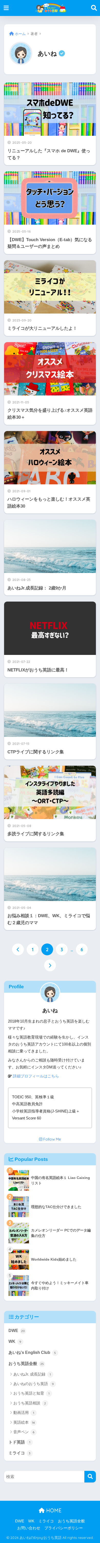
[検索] (90, 1476)
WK (14, 1341)
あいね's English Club (32, 1352)
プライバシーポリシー (63, 1528)
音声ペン (24, 1432)
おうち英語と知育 (31, 1393)
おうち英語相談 (29, 1403)
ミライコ (19, 1453)
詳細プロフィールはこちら (36, 1076)
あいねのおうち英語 (33, 1383)
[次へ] (50, 965)
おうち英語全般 (26, 1363)
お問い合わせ (28, 1528)
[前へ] (18, 949)
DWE (16, 1330)
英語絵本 (24, 1422)
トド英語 (19, 1442)
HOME (53, 1510)
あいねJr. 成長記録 (32, 1374)
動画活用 (23, 1412)
